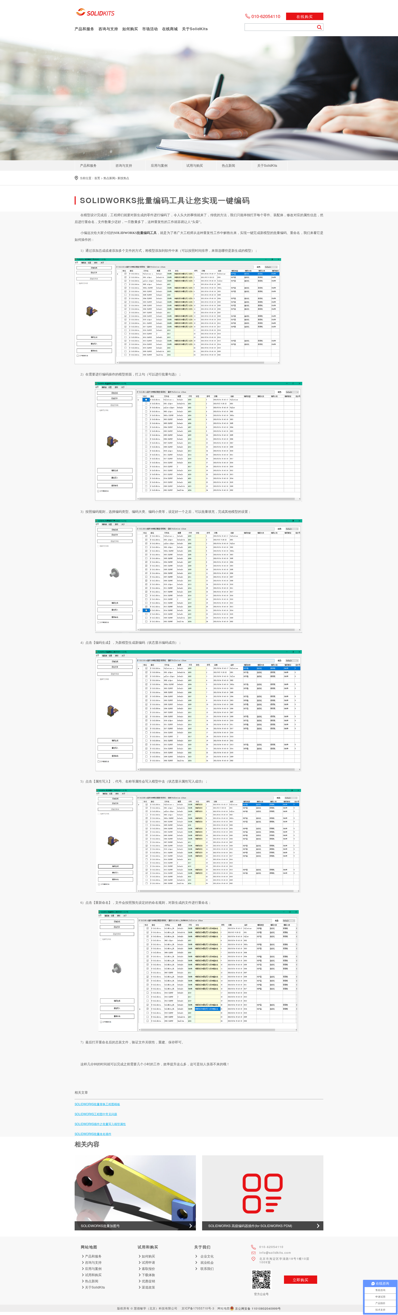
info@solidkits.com (275, 1252)
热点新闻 (109, 178)
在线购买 (304, 16)
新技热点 (123, 178)
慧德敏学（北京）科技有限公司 (95, 13)
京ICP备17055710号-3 (198, 1308)
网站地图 (223, 1308)
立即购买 (300, 1279)
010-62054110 (265, 16)
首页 (97, 178)
